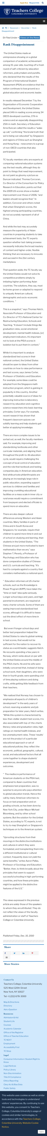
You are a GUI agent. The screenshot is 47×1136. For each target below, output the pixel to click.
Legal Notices (10, 1066)
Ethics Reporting (11, 1081)
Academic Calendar (12, 1029)
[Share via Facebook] (7, 953)
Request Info (34, 3)
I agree (41, 1132)
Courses (7, 1025)
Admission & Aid (11, 1017)
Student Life (9, 1021)
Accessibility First (11, 1047)
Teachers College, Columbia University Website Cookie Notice (21, 1123)
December (25, 28)
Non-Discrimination (12, 1073)
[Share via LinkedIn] (25, 953)
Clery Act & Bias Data (13, 1084)
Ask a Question (10, 1009)
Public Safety (9, 1088)
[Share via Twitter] (16, 953)
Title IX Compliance (12, 1077)
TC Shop (7, 1051)
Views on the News (29, 37)
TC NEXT (8, 1040)
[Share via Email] (6, 957)
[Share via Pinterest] (34, 953)
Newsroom (14, 28)
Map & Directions (11, 1002)
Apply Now (24, 3)
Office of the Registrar (13, 1032)
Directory (8, 1006)
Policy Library (10, 1070)
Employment (9, 1043)
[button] (3, 2)
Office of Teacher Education (16, 1036)
